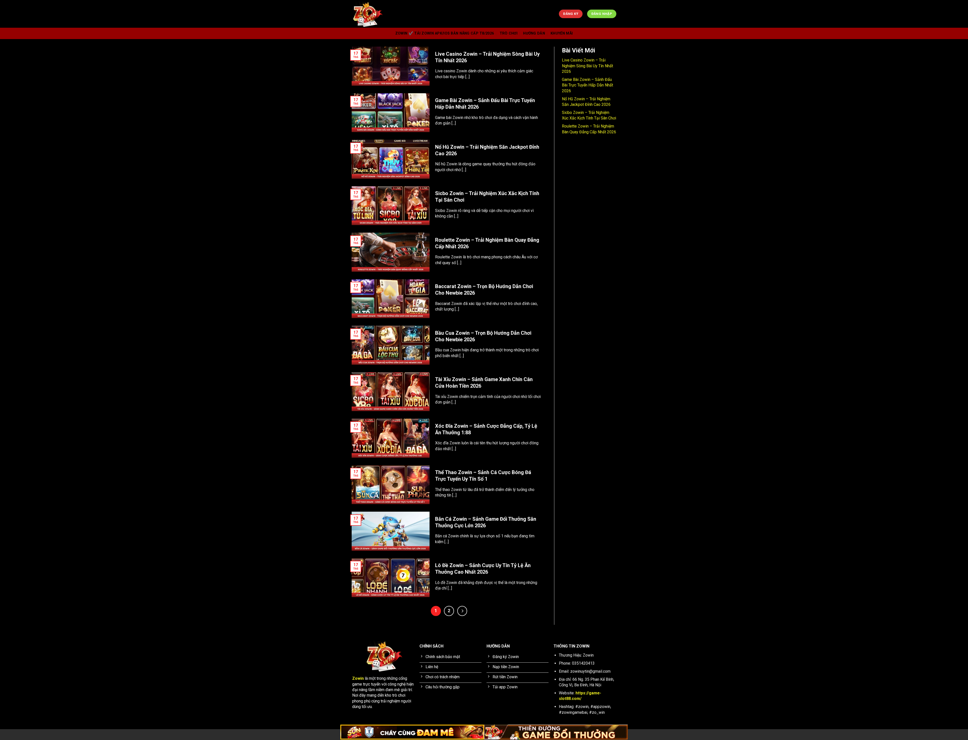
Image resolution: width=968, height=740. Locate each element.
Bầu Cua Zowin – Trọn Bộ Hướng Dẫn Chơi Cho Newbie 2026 (483, 336)
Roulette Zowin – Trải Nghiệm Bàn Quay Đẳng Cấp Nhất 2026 (487, 243)
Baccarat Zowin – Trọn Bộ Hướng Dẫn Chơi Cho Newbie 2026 (484, 289)
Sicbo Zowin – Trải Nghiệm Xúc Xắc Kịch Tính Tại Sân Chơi (487, 196)
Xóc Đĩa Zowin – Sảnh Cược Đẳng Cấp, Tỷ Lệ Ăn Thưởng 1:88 (486, 429)
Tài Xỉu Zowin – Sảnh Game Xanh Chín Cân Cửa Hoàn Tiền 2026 (484, 382)
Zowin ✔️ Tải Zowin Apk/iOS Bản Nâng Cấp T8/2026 (444, 33)
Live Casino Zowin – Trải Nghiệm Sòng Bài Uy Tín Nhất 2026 (487, 57)
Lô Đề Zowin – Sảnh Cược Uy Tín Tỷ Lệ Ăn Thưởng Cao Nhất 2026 (483, 568)
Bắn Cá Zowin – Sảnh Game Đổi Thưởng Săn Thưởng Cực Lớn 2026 (485, 522)
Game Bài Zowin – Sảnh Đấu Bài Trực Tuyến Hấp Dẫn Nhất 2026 (485, 103)
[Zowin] (440, 14)
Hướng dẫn (534, 33)
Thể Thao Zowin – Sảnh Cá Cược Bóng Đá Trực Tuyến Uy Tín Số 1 (483, 475)
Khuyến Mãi (562, 33)
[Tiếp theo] (462, 611)
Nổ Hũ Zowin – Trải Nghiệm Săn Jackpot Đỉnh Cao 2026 (487, 150)
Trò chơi (509, 33)
